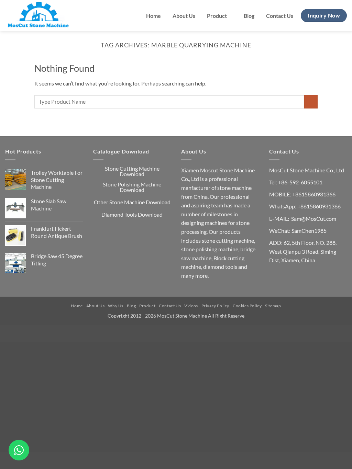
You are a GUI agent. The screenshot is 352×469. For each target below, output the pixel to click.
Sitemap (273, 305)
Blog (249, 15)
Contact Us (279, 15)
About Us (184, 15)
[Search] (91, 16)
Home (153, 15)
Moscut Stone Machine (227, 170)
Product (217, 15)
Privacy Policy (215, 305)
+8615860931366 (314, 194)
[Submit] (311, 101)
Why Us (115, 305)
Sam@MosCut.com (313, 218)
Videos (191, 305)
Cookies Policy (247, 305)
